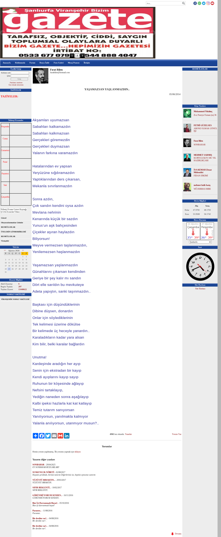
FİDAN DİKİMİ (201, 175)
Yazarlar (128, 434)
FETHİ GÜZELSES (203, 125)
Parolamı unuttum (16, 83)
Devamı (177, 534)
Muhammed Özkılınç (203, 111)
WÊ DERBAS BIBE (202, 189)
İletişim (87, 63)
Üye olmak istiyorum (16, 85)
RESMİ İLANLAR (8, 227)
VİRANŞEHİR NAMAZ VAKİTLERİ (15, 299)
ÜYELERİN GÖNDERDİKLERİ (13, 232)
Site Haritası (200, 288)
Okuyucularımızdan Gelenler (12, 223)
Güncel (3, 218)
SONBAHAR (199, 144)
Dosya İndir (44, 63)
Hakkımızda (20, 63)
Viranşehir (5, 241)
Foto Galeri (59, 63)
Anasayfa (7, 63)
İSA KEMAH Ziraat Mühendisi (203, 171)
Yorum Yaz (176, 434)
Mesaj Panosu (73, 63)
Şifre (8, 76)
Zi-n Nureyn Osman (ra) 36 (205, 115)
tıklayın (78, 452)
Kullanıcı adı (5, 73)
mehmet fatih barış (202, 185)
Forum (32, 63)
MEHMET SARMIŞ (203, 155)
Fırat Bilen (198, 141)
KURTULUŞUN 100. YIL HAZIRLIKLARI (205, 159)
